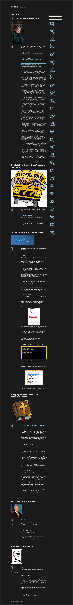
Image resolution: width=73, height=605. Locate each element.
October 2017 (51, 115)
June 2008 (51, 206)
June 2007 (51, 214)
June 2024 (51, 45)
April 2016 (51, 131)
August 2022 (51, 64)
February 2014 (52, 153)
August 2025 (51, 33)
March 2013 (51, 163)
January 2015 (51, 144)
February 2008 (52, 208)
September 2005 (52, 233)
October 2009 (51, 196)
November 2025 (52, 30)
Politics (17, 51)
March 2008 (51, 207)
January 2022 (51, 70)
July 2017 (51, 118)
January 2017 (51, 123)
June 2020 (51, 87)
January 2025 (51, 39)
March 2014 (51, 152)
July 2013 (51, 159)
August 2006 (51, 223)
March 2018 (51, 111)
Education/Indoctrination (14, 572)
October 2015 (51, 136)
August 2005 (51, 234)
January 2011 (51, 185)
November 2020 (52, 82)
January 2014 (51, 154)
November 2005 (52, 231)
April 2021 (51, 78)
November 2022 (52, 61)
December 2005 (52, 230)
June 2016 (51, 129)
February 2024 (52, 49)
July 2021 (51, 75)
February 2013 (52, 164)
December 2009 (52, 195)
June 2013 (51, 160)
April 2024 (51, 47)
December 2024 (52, 40)
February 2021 (52, 80)
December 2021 (52, 71)
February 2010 (52, 194)
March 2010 (51, 193)
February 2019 (52, 101)
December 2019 (52, 92)
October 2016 (51, 126)
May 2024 (51, 46)
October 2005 (51, 232)
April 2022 (51, 67)
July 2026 (51, 23)
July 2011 (51, 180)
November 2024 (52, 41)
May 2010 (51, 191)
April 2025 (51, 36)
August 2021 (51, 74)
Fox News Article (24, 584)
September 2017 (52, 116)
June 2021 (51, 76)
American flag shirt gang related (26, 215)
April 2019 (51, 99)
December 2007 (52, 210)
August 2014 (51, 149)
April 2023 (51, 57)
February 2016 (52, 133)
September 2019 (52, 95)
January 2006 (51, 229)
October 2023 (51, 52)
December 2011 (52, 175)
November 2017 (52, 114)
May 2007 (51, 215)
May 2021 (51, 77)
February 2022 (52, 69)
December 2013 (52, 155)
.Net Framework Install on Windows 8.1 (28, 232)
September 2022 (52, 63)
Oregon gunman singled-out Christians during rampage (30, 595)
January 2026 (51, 28)
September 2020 (52, 84)
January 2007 (51, 219)
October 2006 (51, 221)
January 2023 (51, 59)
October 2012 (51, 167)
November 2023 (52, 51)
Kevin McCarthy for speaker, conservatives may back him (30, 524)
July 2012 (51, 170)
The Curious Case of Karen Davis (25, 19)
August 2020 (51, 85)
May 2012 (51, 172)
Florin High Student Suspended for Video (28, 221)
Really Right (15, 6)
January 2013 (51, 165)
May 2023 (51, 56)
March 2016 (51, 132)
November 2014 (52, 146)
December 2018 (52, 103)
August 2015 (51, 138)
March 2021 (51, 79)
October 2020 (51, 83)
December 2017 (52, 113)
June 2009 (51, 198)
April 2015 (51, 142)
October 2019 (51, 94)
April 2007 (51, 216)
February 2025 (52, 38)
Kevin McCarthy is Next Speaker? (25, 501)
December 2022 (52, 60)
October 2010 (51, 187)
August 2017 (51, 117)
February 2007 (52, 218)
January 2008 (51, 209)
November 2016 (52, 125)
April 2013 (51, 162)
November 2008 (52, 202)
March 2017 (51, 121)
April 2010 (51, 192)
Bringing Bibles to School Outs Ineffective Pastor (24, 396)
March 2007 (51, 217)
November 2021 (52, 72)
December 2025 (52, 29)
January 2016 (51, 134)
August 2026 (51, 22)
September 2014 (52, 148)
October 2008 (51, 203)
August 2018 (51, 106)
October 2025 (51, 31)
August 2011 (51, 179)
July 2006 (51, 224)
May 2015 (51, 141)
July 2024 (51, 44)
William (12, 48)
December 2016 (52, 124)
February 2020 (52, 90)
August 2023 (51, 54)
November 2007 (52, 211)
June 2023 (51, 55)
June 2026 (51, 24)
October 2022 (51, 62)
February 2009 (52, 201)
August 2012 (51, 169)
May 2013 (51, 161)
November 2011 (52, 176)
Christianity (12, 570)
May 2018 (51, 109)
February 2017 (52, 122)
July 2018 (51, 107)
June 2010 (51, 190)
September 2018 (52, 105)
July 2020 (51, 86)
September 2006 (52, 222)
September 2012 (52, 168)
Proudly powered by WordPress (19, 601)
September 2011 (52, 178)
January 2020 (51, 91)
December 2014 (52, 145)
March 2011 (51, 183)
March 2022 (51, 68)
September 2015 (52, 137)
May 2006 (51, 226)
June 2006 (51, 225)
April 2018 (51, 110)
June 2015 (51, 140)
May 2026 (51, 25)
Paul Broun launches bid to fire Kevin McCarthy (29, 530)
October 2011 (51, 177)
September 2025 (52, 32)
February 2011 (52, 184)
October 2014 (51, 147)
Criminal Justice (13, 51)
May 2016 (51, 130)
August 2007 (51, 213)
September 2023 (52, 53)
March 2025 (51, 37)
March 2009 (51, 200)
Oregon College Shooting (22, 546)
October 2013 (51, 157)
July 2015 (51, 139)
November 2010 (52, 186)
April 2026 (51, 26)
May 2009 (51, 199)
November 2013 (52, 156)
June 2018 (51, 108)
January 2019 (51, 102)
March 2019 (51, 100)
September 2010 (52, 188)
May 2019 (51, 98)
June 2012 (51, 171)
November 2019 (52, 93)
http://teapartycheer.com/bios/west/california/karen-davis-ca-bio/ (32, 59)
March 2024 (51, 48)
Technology (12, 251)
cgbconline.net (41, 477)
